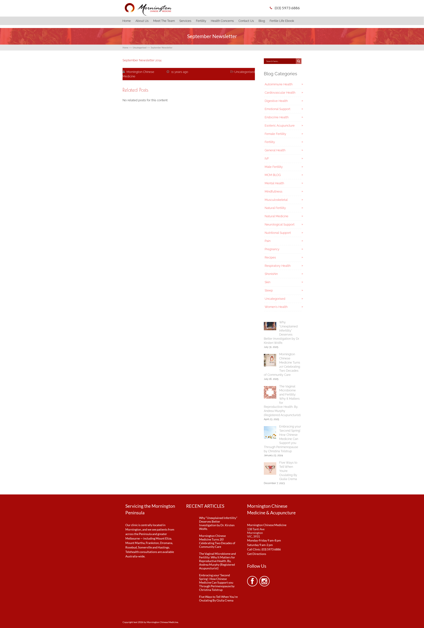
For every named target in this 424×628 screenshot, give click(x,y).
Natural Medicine (276, 216)
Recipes (270, 257)
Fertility (201, 21)
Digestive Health (276, 101)
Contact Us (246, 21)
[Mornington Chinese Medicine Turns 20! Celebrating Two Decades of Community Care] (270, 361)
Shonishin (271, 274)
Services (185, 21)
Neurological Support (279, 224)
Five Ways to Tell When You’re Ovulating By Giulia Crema (218, 598)
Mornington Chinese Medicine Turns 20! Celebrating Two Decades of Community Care (217, 541)
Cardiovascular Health (280, 92)
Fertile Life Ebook (282, 21)
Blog (262, 21)
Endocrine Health (277, 117)
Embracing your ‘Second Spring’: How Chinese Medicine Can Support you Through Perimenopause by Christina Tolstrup (282, 439)
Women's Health (276, 307)
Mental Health (274, 183)
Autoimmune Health (278, 84)
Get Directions (256, 554)
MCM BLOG (273, 175)
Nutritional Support (278, 232)
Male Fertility (274, 167)
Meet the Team (164, 21)
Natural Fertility (275, 208)
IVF (267, 158)
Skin (267, 282)
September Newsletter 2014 (142, 60)
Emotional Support (277, 109)
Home (126, 21)
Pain (267, 241)
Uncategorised (244, 72)
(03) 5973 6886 (271, 549)
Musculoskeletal (276, 199)
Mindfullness (273, 191)
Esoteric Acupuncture (280, 125)
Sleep (269, 290)
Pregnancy (272, 249)
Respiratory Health (278, 265)
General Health (275, 150)
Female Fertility (275, 134)
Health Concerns (222, 21)
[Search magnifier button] (298, 61)
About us (142, 21)
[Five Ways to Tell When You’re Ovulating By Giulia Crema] (270, 469)
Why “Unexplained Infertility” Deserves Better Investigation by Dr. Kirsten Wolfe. (218, 523)
